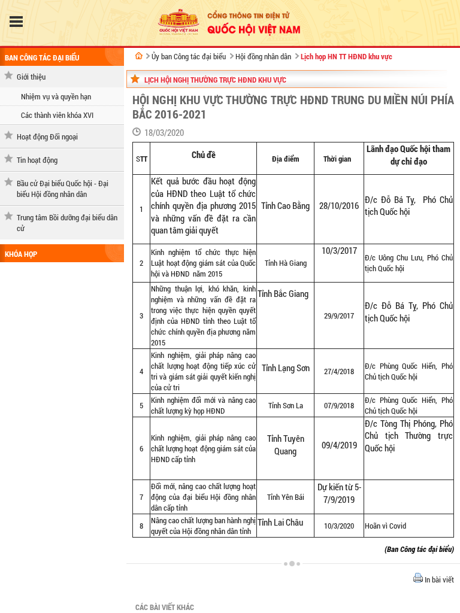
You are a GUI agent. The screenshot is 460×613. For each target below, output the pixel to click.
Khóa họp (21, 253)
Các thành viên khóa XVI (57, 115)
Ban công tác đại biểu (42, 57)
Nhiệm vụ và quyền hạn (56, 96)
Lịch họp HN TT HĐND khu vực (346, 56)
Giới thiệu (31, 76)
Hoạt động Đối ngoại (47, 136)
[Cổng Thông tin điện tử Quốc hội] (139, 55)
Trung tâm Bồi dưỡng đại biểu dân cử (67, 222)
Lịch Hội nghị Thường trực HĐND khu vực (215, 79)
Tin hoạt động (37, 159)
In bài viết (438, 579)
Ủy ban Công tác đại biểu (189, 56)
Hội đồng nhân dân (263, 56)
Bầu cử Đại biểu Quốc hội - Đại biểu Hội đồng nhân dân (62, 188)
